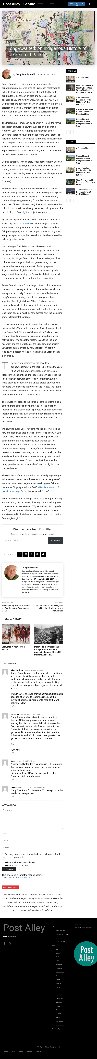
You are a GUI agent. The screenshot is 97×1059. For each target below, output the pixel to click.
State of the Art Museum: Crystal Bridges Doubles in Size (84, 122)
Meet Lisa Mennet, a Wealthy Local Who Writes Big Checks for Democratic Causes (85, 89)
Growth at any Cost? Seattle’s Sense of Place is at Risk (84, 111)
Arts (68, 123)
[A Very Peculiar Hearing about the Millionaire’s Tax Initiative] (70, 99)
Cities (69, 113)
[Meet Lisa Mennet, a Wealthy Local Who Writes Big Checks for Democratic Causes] (70, 87)
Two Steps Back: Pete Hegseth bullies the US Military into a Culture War (49, 608)
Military (69, 193)
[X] (25, 554)
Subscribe (55, 540)
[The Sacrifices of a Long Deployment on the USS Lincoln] (70, 191)
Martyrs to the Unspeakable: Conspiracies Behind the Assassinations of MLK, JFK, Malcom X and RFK (47, 651)
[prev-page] (68, 132)
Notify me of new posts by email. (16, 865)
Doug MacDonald (25, 74)
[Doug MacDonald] (7, 74)
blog (68, 89)
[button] (89, 4)
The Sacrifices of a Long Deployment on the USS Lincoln (84, 192)
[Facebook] (19, 554)
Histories (10, 41)
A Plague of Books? (84, 78)
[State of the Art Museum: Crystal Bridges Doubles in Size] (70, 121)
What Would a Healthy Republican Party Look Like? (85, 182)
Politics (69, 101)
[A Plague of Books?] (70, 79)
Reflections (70, 81)
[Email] (37, 554)
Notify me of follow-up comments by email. (20, 862)
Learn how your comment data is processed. (18, 877)
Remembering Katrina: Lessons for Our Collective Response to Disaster (16, 608)
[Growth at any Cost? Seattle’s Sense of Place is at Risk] (70, 111)
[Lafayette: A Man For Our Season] (16, 634)
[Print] (43, 554)
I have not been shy (22, 223)
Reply (12, 706)
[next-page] (72, 132)
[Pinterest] (31, 554)
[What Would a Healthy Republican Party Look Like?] (70, 182)
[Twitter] (10, 943)
